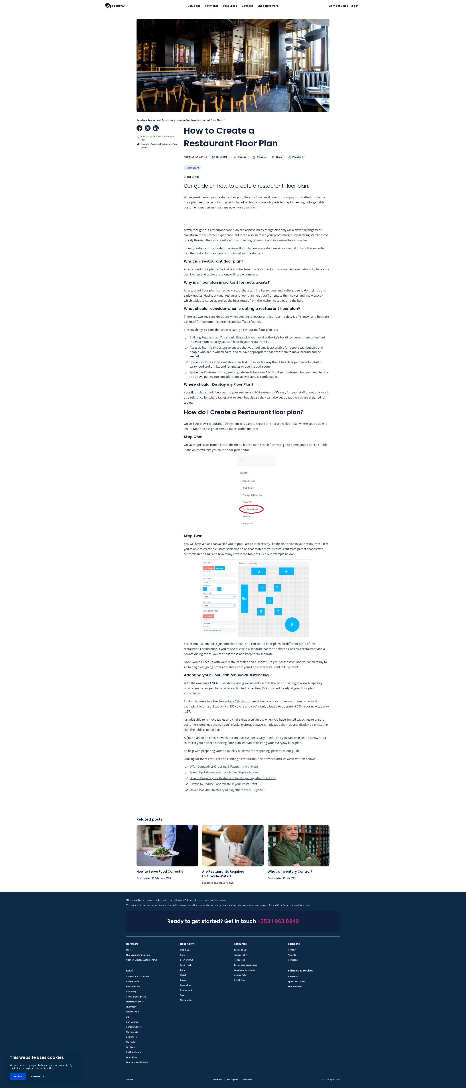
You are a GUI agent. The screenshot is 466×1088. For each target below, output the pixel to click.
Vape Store (131, 1057)
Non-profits (186, 1000)
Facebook (139, 128)
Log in (354, 6)
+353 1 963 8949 (278, 921)
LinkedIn (156, 128)
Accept (17, 1076)
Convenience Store (136, 996)
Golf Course (132, 1021)
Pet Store (131, 1047)
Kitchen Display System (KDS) (141, 959)
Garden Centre (134, 1026)
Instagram (232, 1079)
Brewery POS (186, 959)
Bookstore (131, 1036)
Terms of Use (241, 949)
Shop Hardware (268, 6)
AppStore (293, 976)
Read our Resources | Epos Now (155, 120)
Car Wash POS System (137, 976)
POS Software (295, 986)
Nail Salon (131, 1041)
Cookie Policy (240, 974)
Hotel (183, 974)
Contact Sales (338, 6)
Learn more (37, 1076)
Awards (292, 954)
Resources (230, 6)
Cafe (182, 954)
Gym (182, 970)
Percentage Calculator (233, 701)
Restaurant (192, 167)
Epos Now (115, 5)
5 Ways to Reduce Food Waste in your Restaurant (223, 784)
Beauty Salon (133, 986)
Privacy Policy (241, 954)
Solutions (194, 6)
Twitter (148, 128)
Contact (247, 6)
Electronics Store (135, 1001)
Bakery (183, 980)
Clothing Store (133, 1051)
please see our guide (285, 751)
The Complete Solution (138, 954)
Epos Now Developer (244, 970)
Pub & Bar (185, 949)
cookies (49, 1068)
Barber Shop (132, 981)
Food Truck (185, 964)
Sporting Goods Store (137, 1062)
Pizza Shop (185, 984)
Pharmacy (131, 1006)
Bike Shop (131, 991)
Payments (211, 6)
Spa (182, 995)
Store (129, 949)
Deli (128, 1016)
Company (293, 959)
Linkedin (247, 1079)
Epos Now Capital (297, 981)
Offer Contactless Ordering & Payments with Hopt (224, 766)
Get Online (239, 980)
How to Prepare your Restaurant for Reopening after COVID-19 (233, 778)
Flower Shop (132, 1011)
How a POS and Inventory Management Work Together (227, 790)
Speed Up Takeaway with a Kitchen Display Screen (224, 772)
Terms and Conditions (245, 964)
